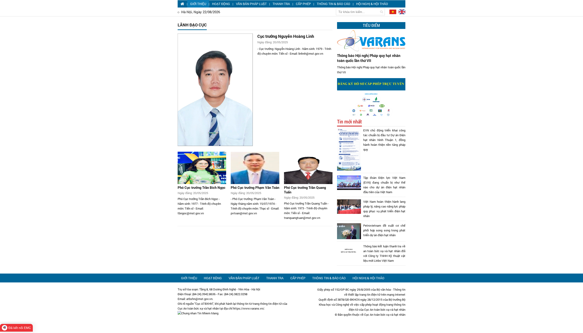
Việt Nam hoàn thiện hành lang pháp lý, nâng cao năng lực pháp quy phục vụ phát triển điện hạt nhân (384, 209)
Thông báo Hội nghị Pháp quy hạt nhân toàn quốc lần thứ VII (368, 58)
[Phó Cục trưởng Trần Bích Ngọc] (202, 168)
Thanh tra (281, 4)
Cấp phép (303, 4)
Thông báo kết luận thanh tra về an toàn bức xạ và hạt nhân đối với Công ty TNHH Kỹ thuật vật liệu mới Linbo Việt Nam (384, 253)
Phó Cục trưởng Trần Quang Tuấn (305, 189)
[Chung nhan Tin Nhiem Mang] (198, 313)
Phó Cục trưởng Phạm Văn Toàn (255, 187)
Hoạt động (221, 4)
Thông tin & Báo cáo (333, 4)
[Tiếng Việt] (392, 12)
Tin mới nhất (349, 122)
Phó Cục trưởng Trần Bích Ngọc (201, 187)
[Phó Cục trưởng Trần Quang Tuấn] (308, 168)
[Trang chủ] (182, 4)
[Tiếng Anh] (401, 12)
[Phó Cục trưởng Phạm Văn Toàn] (255, 168)
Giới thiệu (198, 4)
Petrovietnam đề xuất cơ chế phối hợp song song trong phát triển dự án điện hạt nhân (384, 230)
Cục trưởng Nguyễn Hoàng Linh (285, 36)
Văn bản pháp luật (251, 4)
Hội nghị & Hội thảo (372, 4)
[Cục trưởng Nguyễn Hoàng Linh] (215, 89)
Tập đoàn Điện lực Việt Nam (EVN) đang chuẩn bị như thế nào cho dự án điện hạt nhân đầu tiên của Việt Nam (384, 185)
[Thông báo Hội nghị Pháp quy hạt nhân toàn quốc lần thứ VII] (371, 40)
